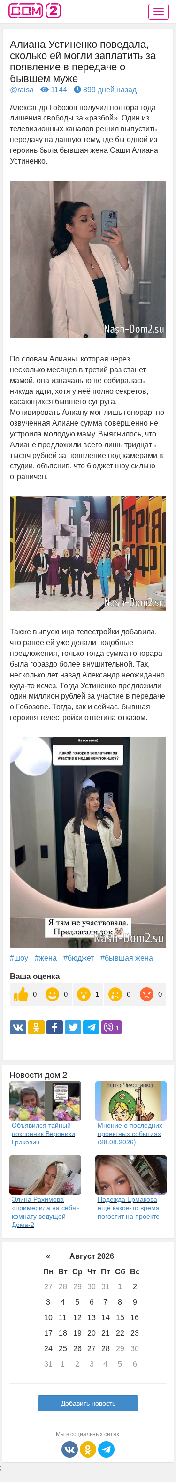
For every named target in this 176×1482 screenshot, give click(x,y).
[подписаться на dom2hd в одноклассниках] (89, 1448)
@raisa (22, 90)
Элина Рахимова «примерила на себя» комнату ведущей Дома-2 (46, 1211)
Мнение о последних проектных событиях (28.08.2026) (130, 1133)
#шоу (19, 958)
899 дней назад (109, 90)
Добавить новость (88, 1403)
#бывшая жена (126, 958)
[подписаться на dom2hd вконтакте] (70, 1448)
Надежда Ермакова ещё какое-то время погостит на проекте (129, 1207)
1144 (58, 90)
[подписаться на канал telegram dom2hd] (106, 1448)
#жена (46, 958)
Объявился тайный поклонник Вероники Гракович (43, 1133)
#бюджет (78, 958)
